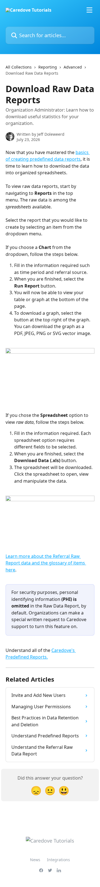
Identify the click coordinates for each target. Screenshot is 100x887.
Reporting (47, 67)
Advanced (73, 67)
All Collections (19, 67)
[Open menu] (89, 10)
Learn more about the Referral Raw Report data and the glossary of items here (46, 563)
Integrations (58, 859)
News (35, 859)
